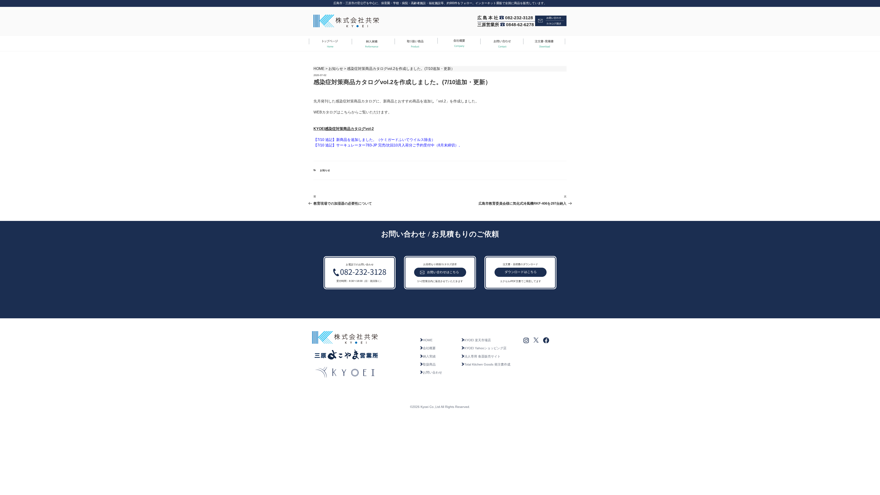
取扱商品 (429, 364)
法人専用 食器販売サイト (482, 356)
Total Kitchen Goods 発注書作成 (487, 364)
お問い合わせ (432, 372)
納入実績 (429, 356)
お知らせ (335, 69)
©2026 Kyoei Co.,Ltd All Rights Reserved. (440, 407)
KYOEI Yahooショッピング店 (485, 348)
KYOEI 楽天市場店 (477, 340)
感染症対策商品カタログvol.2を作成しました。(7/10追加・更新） (401, 69)
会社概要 (429, 348)
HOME (319, 69)
